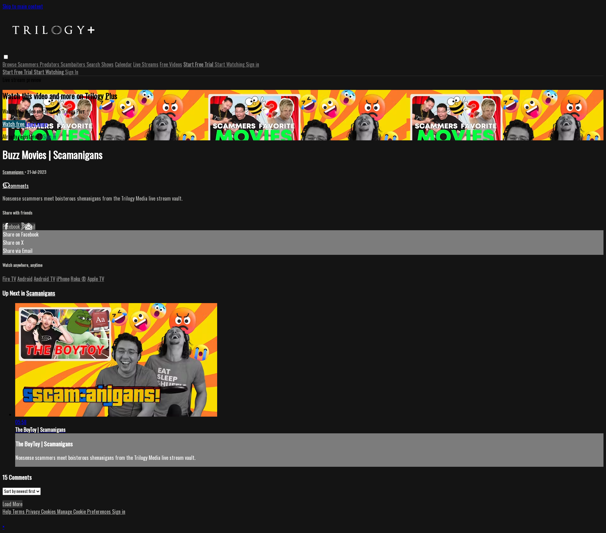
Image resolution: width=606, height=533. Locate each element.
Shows (107, 64)
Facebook (12, 226)
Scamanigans (14, 172)
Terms (19, 511)
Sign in (252, 64)
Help (7, 511)
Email (30, 226)
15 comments (16, 186)
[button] (6, 57)
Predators (50, 64)
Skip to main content (23, 6)
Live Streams (145, 64)
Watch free (14, 124)
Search (93, 64)
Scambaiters (73, 64)
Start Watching (230, 64)
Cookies (49, 511)
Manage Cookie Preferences (84, 511)
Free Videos (171, 64)
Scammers (29, 64)
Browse (10, 64)
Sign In (71, 72)
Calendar (123, 64)
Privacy (33, 511)
